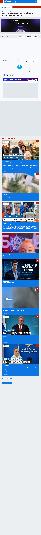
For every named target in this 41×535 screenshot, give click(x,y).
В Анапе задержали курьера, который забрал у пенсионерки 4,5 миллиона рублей (20, 367)
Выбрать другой (6, 7)
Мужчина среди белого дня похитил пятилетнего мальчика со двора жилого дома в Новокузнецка (19, 198)
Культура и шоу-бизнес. (6, 254)
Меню (2, 1)
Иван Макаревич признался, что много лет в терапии (14, 255)
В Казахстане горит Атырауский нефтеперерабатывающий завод (15, 312)
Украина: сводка (24, 6)
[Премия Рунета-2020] (15, 1)
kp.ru (9, 36)
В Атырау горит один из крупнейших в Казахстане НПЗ (15, 310)
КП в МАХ (29, 6)
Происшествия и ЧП (5, 194)
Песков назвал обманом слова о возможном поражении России (16, 338)
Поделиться (22, 36)
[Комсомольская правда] (9, 1)
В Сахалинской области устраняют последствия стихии (15, 224)
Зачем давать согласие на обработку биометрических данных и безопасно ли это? (19, 284)
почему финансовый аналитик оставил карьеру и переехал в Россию (19, 163)
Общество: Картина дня (6, 161)
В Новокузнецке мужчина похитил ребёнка (12, 196)
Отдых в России (35, 6)
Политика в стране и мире (6, 336)
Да (2, 7)
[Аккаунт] (39, 1)
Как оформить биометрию (8, 282)
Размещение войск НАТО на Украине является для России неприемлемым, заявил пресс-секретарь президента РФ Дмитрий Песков (20, 340)
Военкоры (17, 6)
